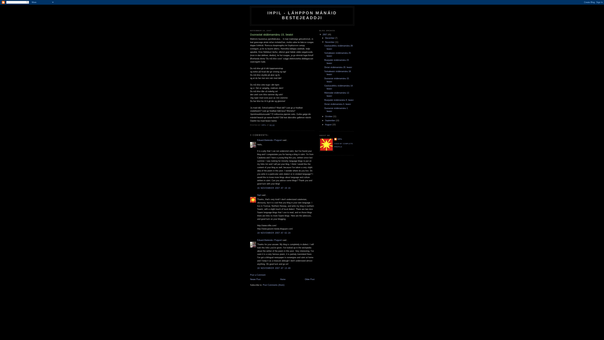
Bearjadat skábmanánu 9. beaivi (339, 100)
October (329, 116)
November (330, 42)
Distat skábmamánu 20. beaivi (338, 67)
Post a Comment (258, 275)
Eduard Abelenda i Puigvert (269, 140)
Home (282, 279)
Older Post (310, 279)
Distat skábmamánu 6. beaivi (337, 104)
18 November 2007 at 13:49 (274, 268)
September (330, 120)
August (328, 124)
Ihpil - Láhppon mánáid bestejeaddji (302, 15)
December (330, 38)
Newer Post (255, 279)
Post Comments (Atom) (273, 285)
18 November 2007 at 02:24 (274, 233)
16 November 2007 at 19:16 (274, 188)
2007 (325, 34)
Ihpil (259, 195)
